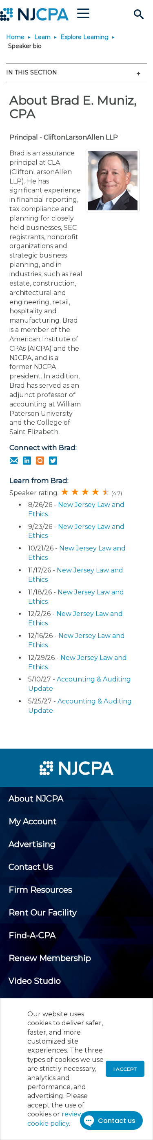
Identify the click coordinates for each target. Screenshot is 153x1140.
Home (15, 37)
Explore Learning (84, 37)
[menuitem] (36, 798)
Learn (42, 37)
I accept (125, 1069)
